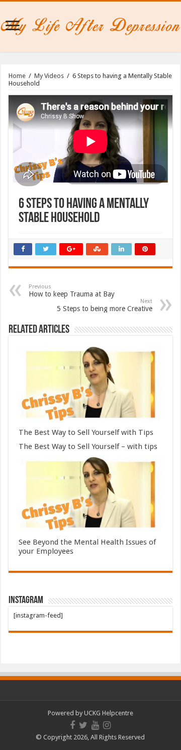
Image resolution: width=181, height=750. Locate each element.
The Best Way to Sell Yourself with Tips (86, 432)
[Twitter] (83, 725)
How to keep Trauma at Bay (72, 290)
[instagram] (107, 725)
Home (17, 76)
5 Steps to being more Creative (104, 305)
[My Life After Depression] (90, 25)
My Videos (49, 76)
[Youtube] (95, 725)
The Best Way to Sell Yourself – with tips (88, 446)
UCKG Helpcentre (108, 713)
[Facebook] (72, 725)
